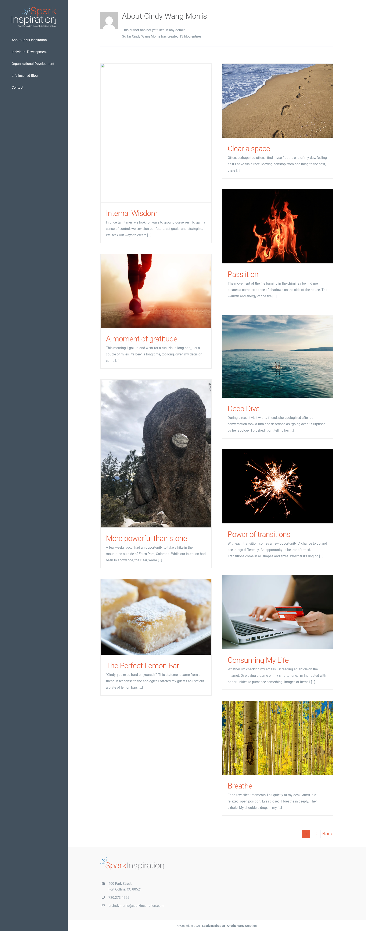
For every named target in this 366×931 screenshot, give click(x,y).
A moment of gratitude (156, 291)
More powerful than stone (156, 453)
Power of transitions (278, 486)
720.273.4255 (118, 897)
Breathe (278, 738)
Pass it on (278, 226)
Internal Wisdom (156, 133)
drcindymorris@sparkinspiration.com (136, 906)
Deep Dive (278, 356)
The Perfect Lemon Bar (156, 617)
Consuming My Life (278, 612)
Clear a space (278, 100)
